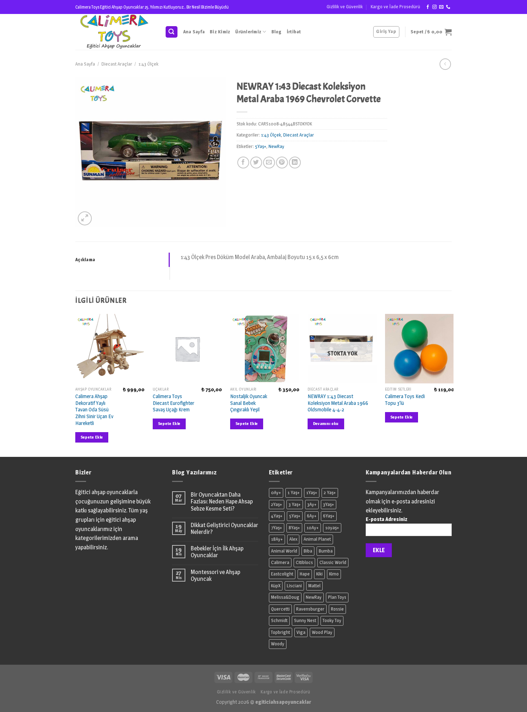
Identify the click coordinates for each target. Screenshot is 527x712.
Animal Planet (317, 539)
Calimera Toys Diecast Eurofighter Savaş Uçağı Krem (173, 403)
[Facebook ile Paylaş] (243, 162)
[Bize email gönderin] (441, 7)
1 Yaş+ (294, 492)
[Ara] (172, 32)
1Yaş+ (311, 492)
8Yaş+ (294, 527)
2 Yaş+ (330, 492)
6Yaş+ (328, 516)
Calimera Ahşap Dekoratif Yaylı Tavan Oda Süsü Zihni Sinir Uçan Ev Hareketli (94, 409)
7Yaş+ (276, 527)
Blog (276, 31)
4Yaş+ (277, 516)
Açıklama (85, 259)
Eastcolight (282, 574)
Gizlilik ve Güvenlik (345, 6)
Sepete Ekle (92, 437)
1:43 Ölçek (148, 64)
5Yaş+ (260, 146)
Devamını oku (326, 423)
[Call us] (448, 7)
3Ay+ (312, 504)
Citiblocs (304, 562)
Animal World (284, 551)
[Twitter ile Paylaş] (256, 162)
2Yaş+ (276, 504)
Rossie (337, 609)
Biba (308, 551)
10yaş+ (332, 527)
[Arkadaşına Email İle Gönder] (269, 162)
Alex (293, 539)
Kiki (319, 574)
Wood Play (322, 632)
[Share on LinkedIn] (295, 162)
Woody (277, 643)
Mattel (314, 585)
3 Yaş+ (295, 504)
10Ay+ (313, 527)
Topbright (280, 632)
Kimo (334, 574)
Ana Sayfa (194, 31)
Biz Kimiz (220, 31)
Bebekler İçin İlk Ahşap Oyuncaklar (217, 552)
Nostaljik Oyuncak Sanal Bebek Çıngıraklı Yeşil (248, 403)
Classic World (332, 562)
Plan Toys (337, 597)
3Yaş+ (328, 504)
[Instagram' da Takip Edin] (434, 7)
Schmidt (279, 620)
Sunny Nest (305, 620)
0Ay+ (276, 492)
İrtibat (294, 31)
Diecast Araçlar (116, 64)
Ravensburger (310, 609)
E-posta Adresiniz (386, 519)
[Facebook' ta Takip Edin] (428, 7)
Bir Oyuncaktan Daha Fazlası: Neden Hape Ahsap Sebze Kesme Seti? (222, 501)
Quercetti (280, 609)
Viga (300, 632)
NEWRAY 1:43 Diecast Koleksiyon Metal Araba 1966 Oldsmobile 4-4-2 (338, 403)
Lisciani (294, 585)
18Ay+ (277, 539)
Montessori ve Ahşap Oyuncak (215, 575)
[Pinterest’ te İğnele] (282, 162)
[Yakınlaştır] (85, 218)
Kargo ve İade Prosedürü (395, 6)
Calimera (280, 562)
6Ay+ (312, 516)
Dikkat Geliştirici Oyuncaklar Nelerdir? (224, 528)
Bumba (326, 551)
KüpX (275, 585)
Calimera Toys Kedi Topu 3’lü (405, 399)
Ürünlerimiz (248, 31)
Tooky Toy (332, 620)
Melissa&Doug (285, 597)
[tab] (122, 260)
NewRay (276, 146)
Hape (305, 574)
